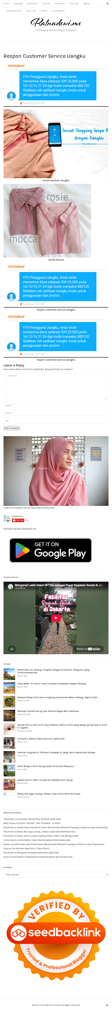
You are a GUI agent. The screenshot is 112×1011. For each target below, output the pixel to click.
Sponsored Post (14, 11)
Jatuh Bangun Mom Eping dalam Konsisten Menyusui (45, 766)
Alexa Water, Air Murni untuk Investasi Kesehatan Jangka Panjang (51, 683)
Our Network (59, 11)
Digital (86, 3)
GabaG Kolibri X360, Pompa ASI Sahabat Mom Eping (45, 780)
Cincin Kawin (10, 840)
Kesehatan (32, 3)
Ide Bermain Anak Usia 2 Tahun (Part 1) (31, 848)
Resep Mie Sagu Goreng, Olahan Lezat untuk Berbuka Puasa (48, 793)
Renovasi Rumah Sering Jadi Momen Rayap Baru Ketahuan (48, 711)
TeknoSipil (9, 819)
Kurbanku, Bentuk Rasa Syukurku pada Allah (41, 738)
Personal (74, 3)
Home (6, 3)
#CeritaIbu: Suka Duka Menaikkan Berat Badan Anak (45, 840)
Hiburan (46, 3)
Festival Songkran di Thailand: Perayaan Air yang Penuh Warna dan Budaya (56, 752)
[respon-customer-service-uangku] (56, 84)
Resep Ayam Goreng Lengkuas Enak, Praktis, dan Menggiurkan (48, 835)
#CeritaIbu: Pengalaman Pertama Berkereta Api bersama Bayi (42, 856)
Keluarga (18, 3)
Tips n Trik (31, 11)
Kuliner (44, 11)
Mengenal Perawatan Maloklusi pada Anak (38, 852)
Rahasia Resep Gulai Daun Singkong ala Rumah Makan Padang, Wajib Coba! (57, 697)
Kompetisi (60, 3)
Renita (7, 856)
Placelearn (9, 827)
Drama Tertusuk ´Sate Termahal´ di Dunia (39, 823)
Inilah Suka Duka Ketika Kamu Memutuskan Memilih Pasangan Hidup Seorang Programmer (62, 827)
